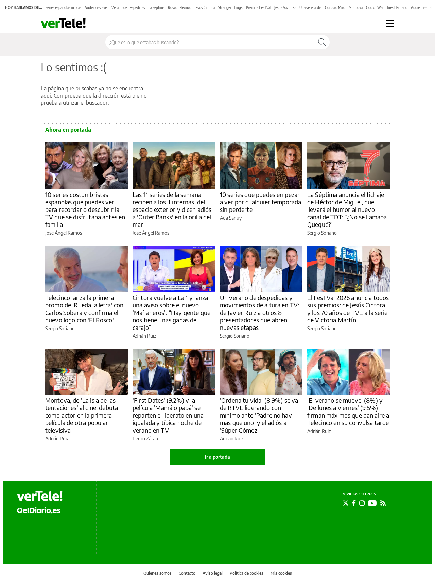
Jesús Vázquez (285, 7)
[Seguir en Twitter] (346, 503)
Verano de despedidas (128, 7)
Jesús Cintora (205, 7)
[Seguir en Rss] (383, 503)
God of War (375, 7)
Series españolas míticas (63, 7)
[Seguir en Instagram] (362, 503)
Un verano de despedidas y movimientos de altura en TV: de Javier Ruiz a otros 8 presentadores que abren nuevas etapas (259, 312)
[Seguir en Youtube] (372, 503)
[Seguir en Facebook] (354, 503)
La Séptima (156, 7)
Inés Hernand (397, 7)
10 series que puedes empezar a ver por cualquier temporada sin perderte (260, 201)
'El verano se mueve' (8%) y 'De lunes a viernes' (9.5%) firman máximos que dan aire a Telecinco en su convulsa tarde (348, 411)
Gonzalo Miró (335, 7)
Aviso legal (213, 573)
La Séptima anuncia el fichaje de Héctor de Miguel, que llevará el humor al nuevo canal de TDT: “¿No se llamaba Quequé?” (347, 209)
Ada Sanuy (231, 218)
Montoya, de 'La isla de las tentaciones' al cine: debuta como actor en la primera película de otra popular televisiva (81, 415)
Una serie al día (310, 7)
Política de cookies (246, 573)
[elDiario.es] (38, 510)
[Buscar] (322, 42)
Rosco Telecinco (179, 7)
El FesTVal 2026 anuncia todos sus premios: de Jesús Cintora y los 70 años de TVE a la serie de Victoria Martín (348, 309)
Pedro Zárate (146, 438)
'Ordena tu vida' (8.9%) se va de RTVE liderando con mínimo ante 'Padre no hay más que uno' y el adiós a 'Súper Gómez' (259, 415)
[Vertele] (40, 496)
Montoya (356, 7)
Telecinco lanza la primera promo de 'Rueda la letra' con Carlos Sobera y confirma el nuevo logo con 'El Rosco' (84, 309)
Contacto (187, 573)
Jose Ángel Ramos (63, 233)
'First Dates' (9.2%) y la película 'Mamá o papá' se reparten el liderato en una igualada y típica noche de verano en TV (168, 415)
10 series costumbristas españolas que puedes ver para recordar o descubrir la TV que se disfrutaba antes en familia (85, 209)
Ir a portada (217, 457)
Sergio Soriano (322, 233)
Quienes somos (157, 573)
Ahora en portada (68, 129)
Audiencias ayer (96, 7)
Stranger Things (230, 7)
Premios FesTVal (258, 7)
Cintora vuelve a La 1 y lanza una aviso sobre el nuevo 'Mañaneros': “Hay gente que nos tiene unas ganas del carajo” (171, 312)
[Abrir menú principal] (390, 23)
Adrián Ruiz (144, 336)
